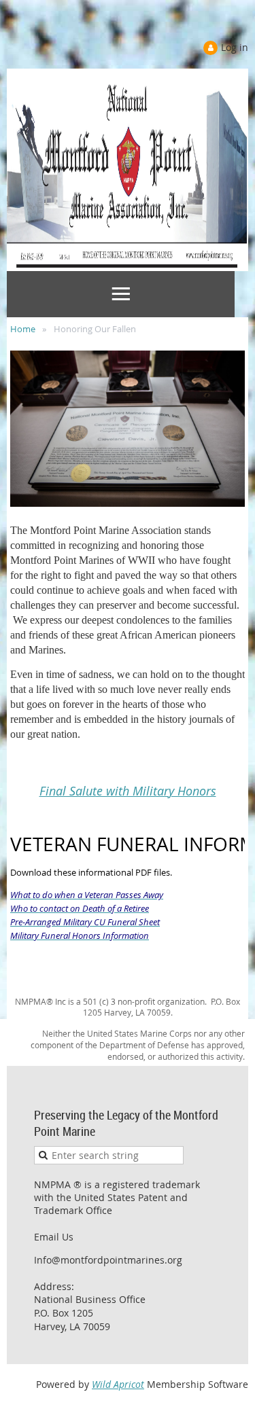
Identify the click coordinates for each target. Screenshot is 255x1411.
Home (22, 329)
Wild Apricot (118, 1384)
